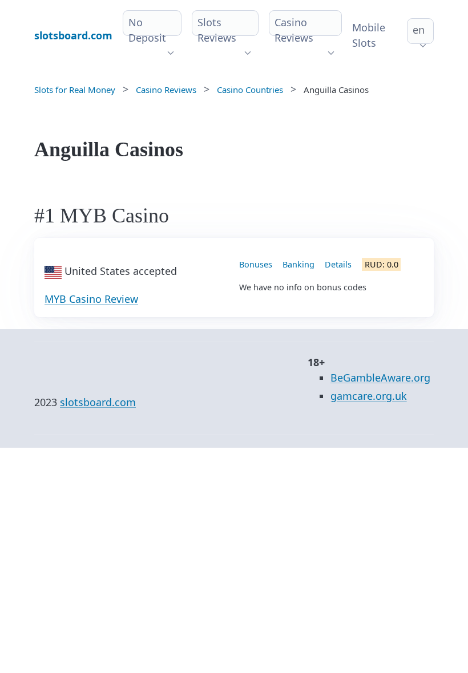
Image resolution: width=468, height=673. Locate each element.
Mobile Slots (368, 35)
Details (338, 264)
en (419, 30)
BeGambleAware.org (380, 377)
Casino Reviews (294, 29)
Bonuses (255, 264)
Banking (298, 264)
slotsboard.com (98, 402)
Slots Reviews (216, 29)
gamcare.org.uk (368, 396)
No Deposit (147, 29)
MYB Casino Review (91, 299)
